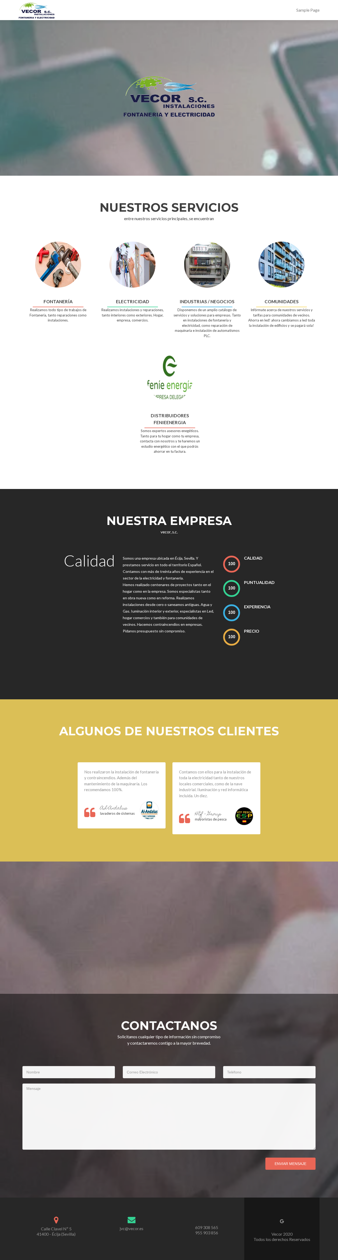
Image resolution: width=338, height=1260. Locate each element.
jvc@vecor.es (131, 1228)
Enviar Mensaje (290, 1164)
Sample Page (308, 9)
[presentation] (231, 564)
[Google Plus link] (282, 1220)
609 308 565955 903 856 (206, 1230)
